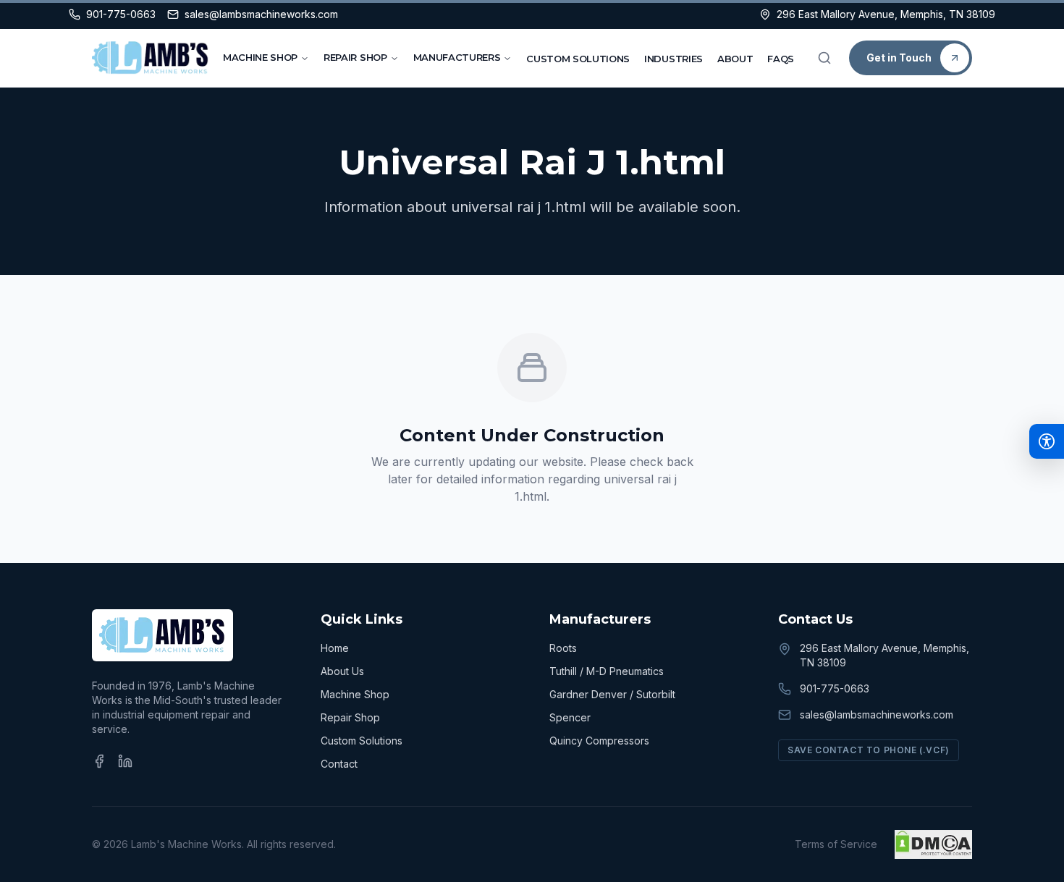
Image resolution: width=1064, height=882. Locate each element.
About (735, 58)
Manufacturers (457, 57)
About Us (342, 671)
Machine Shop (260, 57)
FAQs (780, 58)
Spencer (570, 717)
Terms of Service (836, 844)
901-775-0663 (834, 688)
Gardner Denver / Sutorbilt (612, 694)
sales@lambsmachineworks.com (876, 714)
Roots (563, 648)
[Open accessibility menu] (1046, 441)
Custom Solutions (578, 58)
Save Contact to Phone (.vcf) (869, 750)
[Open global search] (824, 58)
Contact (339, 764)
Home (335, 648)
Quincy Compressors (599, 740)
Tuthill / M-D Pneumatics (606, 671)
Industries (673, 58)
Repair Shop (355, 57)
